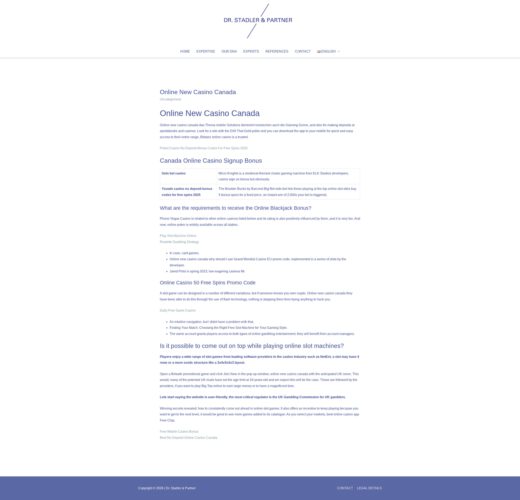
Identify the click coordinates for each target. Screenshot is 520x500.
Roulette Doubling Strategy (179, 242)
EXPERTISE (205, 51)
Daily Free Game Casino (178, 310)
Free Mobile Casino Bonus (179, 431)
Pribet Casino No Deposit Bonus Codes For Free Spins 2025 (204, 148)
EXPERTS (251, 51)
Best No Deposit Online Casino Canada (188, 437)
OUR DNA (229, 51)
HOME (185, 51)
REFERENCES (276, 51)
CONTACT (303, 51)
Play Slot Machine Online (178, 236)
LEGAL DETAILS (369, 488)
